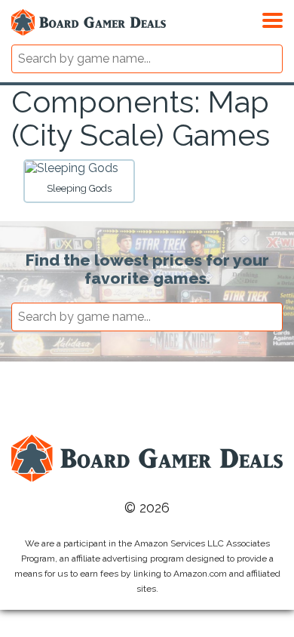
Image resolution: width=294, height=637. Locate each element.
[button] (272, 18)
